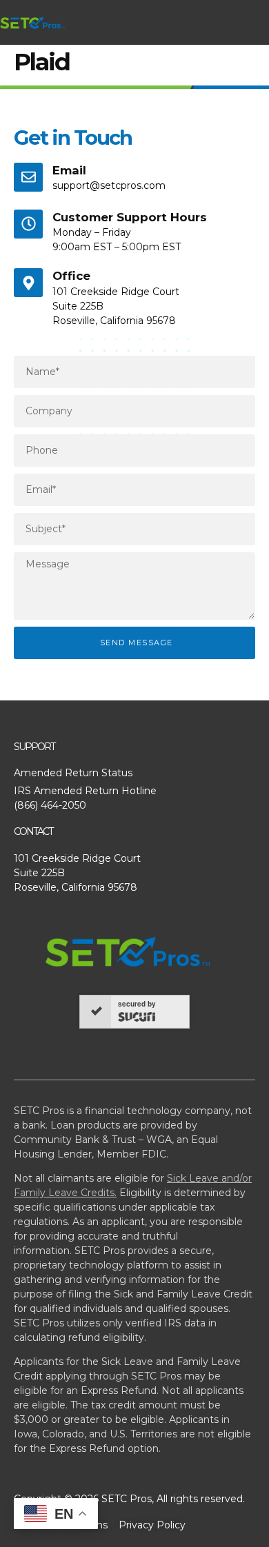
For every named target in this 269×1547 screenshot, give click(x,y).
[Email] (28, 177)
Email (69, 170)
